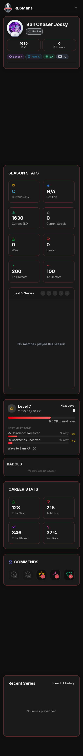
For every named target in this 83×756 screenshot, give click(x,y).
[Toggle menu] (76, 8)
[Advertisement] (41, 117)
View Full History (64, 683)
